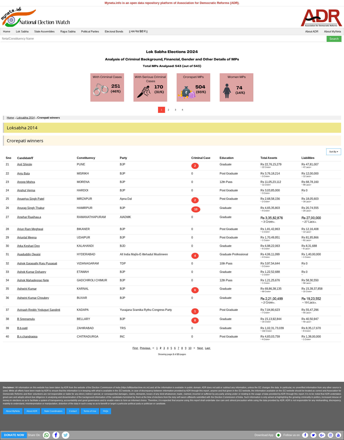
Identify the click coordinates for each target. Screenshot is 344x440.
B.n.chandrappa (27, 336)
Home (6, 31)
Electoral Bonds (114, 31)
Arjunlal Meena (27, 237)
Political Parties (90, 31)
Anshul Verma (26, 190)
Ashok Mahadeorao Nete (33, 280)
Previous (145, 348)
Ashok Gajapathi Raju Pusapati (37, 263)
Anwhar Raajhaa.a (29, 217)
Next (200, 348)
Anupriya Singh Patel (30, 198)
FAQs (105, 411)
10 (189, 348)
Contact (73, 411)
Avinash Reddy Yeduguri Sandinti (38, 309)
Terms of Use (89, 411)
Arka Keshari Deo (28, 245)
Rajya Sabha (67, 31)
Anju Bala (23, 173)
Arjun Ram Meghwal (30, 229)
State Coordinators (53, 411)
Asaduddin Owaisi (28, 254)
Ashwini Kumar (27, 288)
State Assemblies (44, 31)
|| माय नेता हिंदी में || (138, 31)
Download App (264, 435)
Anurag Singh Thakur (30, 207)
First (135, 348)
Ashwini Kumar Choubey (33, 297)
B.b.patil (22, 328)
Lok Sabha (22, 31)
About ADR (311, 31)
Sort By (333, 151)
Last (208, 348)
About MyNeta (332, 31)
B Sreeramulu (26, 319)
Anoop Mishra (26, 181)
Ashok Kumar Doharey (31, 271)
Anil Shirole (24, 164)
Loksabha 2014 (26, 117)
